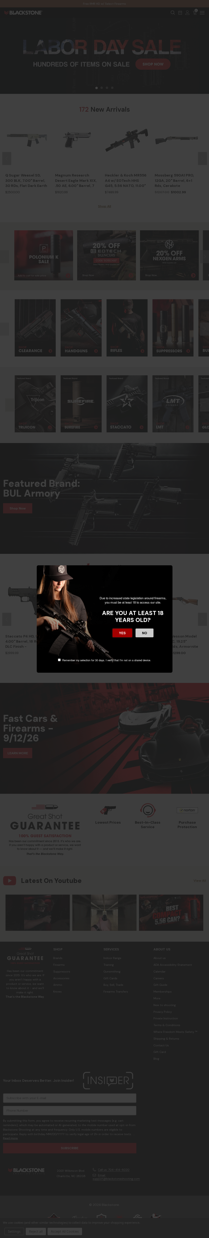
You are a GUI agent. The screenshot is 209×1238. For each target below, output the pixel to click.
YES (122, 633)
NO (144, 633)
